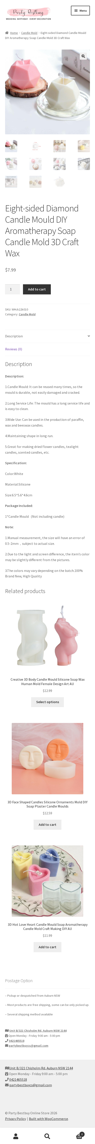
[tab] (47, 336)
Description (14, 336)
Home (14, 33)
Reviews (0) (13, 349)
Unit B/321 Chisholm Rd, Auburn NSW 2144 (37, 1031)
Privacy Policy (15, 1118)
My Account (16, 1136)
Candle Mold (29, 33)
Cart (73, 1132)
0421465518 (16, 1041)
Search (47, 1136)
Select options (47, 702)
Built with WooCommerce (48, 1118)
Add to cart (37, 289)
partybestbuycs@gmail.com (28, 1046)
